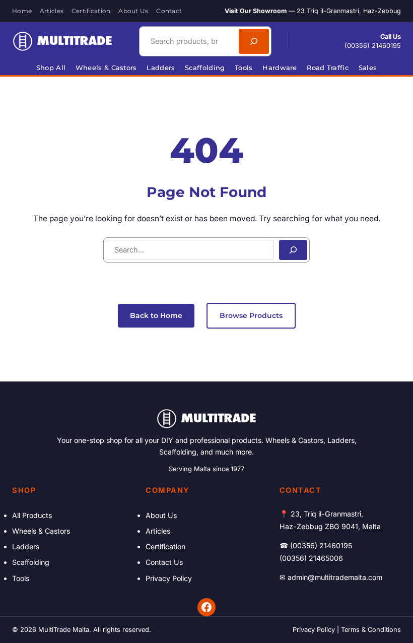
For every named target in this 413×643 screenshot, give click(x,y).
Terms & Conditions (371, 629)
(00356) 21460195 (373, 45)
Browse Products (251, 315)
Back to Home (156, 315)
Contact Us (164, 562)
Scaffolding (30, 562)
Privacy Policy (169, 578)
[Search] (254, 41)
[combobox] (188, 41)
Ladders (25, 546)
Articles (158, 531)
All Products (32, 515)
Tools (20, 578)
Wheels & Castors (41, 531)
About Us (161, 515)
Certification (165, 546)
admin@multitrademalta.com (335, 577)
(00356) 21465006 (311, 558)
